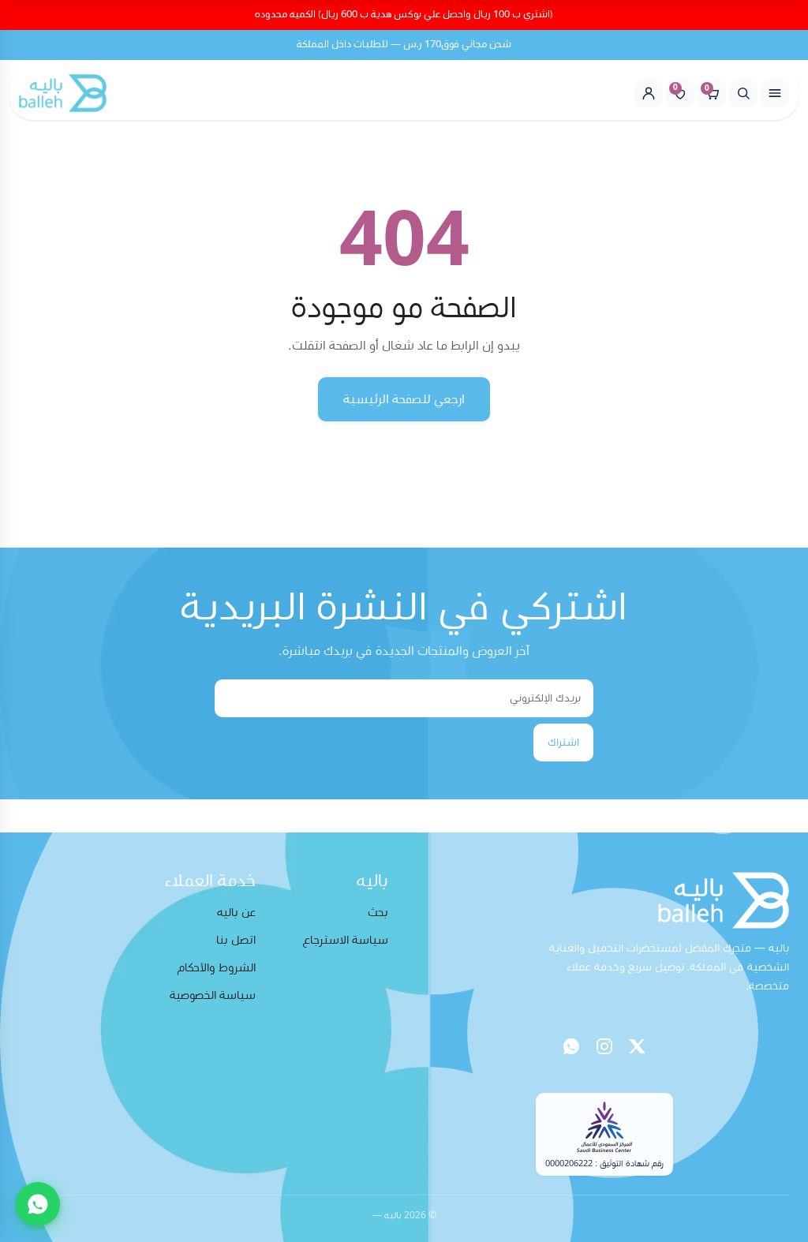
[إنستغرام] (604, 1046)
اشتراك (563, 742)
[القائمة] (775, 93)
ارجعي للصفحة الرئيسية (404, 399)
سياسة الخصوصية (213, 995)
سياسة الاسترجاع (345, 940)
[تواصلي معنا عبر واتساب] (38, 1204)
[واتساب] (571, 1046)
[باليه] (63, 93)
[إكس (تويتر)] (637, 1046)
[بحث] (743, 93)
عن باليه (236, 912)
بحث (378, 912)
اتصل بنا (236, 940)
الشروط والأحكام (217, 968)
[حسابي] (648, 93)
